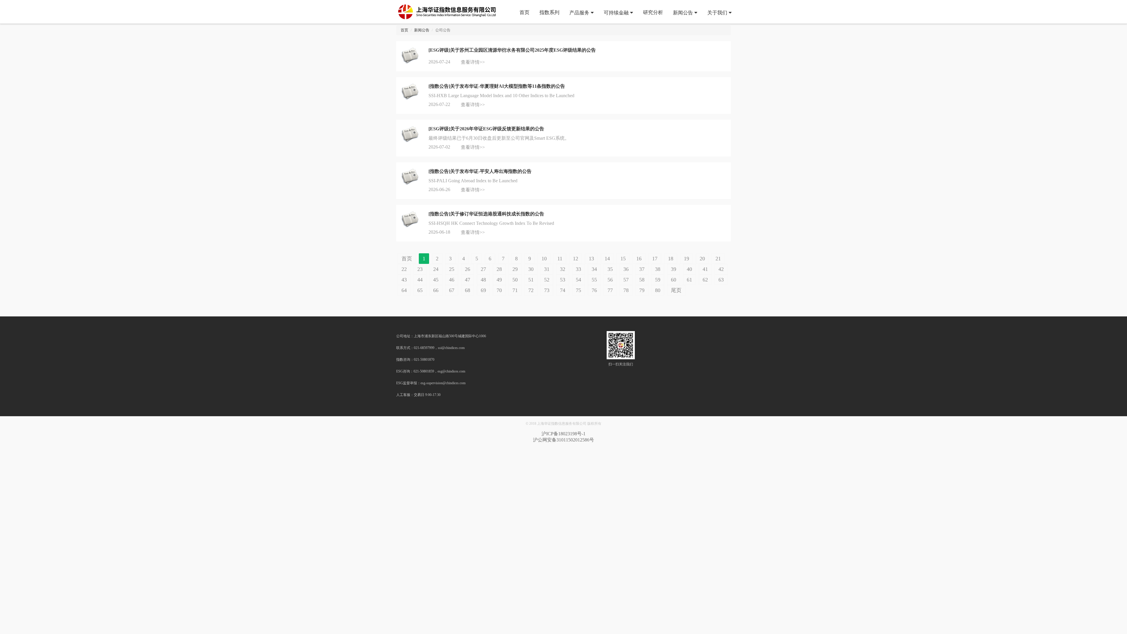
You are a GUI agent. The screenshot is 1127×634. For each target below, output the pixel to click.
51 (531, 280)
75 (578, 290)
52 (546, 280)
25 (451, 269)
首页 (524, 12)
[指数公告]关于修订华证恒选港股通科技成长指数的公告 (486, 213)
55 (594, 280)
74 (562, 290)
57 (626, 280)
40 (689, 269)
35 (610, 269)
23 (420, 269)
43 (404, 280)
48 (483, 280)
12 (575, 259)
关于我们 (717, 12)
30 (531, 269)
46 (451, 280)
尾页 (676, 290)
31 (546, 269)
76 (594, 290)
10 (544, 259)
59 (657, 280)
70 (499, 290)
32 (562, 269)
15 (623, 259)
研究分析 (653, 12)
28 (499, 269)
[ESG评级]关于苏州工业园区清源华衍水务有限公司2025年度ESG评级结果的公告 (512, 50)
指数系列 (549, 12)
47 (467, 280)
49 (499, 280)
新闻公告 (683, 12)
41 (705, 269)
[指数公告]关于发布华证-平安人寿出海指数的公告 (480, 171)
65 (420, 290)
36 (626, 269)
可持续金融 (616, 12)
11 (559, 259)
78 (626, 290)
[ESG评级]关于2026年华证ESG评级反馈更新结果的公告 (486, 128)
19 (686, 259)
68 (467, 290)
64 (404, 290)
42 (721, 269)
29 (515, 269)
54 (578, 280)
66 (435, 290)
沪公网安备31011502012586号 (563, 439)
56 (610, 280)
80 (657, 290)
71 (515, 290)
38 (657, 269)
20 (702, 259)
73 (546, 290)
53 (562, 280)
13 (591, 259)
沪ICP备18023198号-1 (563, 433)
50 (515, 280)
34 (594, 269)
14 (607, 259)
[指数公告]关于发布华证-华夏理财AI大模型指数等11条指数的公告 (496, 86)
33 (578, 269)
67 (451, 290)
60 (673, 280)
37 (642, 269)
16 (639, 259)
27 (483, 269)
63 (721, 280)
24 (435, 269)
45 (435, 280)
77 (610, 290)
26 (467, 269)
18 (670, 259)
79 (642, 290)
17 (654, 259)
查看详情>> (473, 62)
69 (483, 290)
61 (689, 280)
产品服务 (579, 12)
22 (404, 269)
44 (420, 280)
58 (642, 280)
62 (705, 280)
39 (673, 269)
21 (718, 259)
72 (531, 290)
